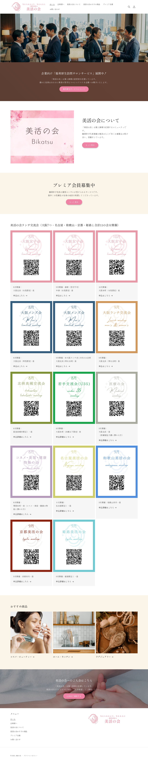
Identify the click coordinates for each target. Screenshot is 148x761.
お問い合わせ (15, 739)
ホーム (12, 719)
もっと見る (90, 145)
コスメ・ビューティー (21, 656)
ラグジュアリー (103, 656)
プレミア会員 (15, 735)
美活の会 (18, 755)
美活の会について (17, 727)
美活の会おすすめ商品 (18, 731)
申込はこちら (19, 295)
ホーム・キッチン (61, 656)
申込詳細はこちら (21, 436)
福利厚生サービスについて (74, 89)
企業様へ (13, 723)
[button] (129, 6)
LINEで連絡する (74, 696)
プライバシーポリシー (30, 755)
